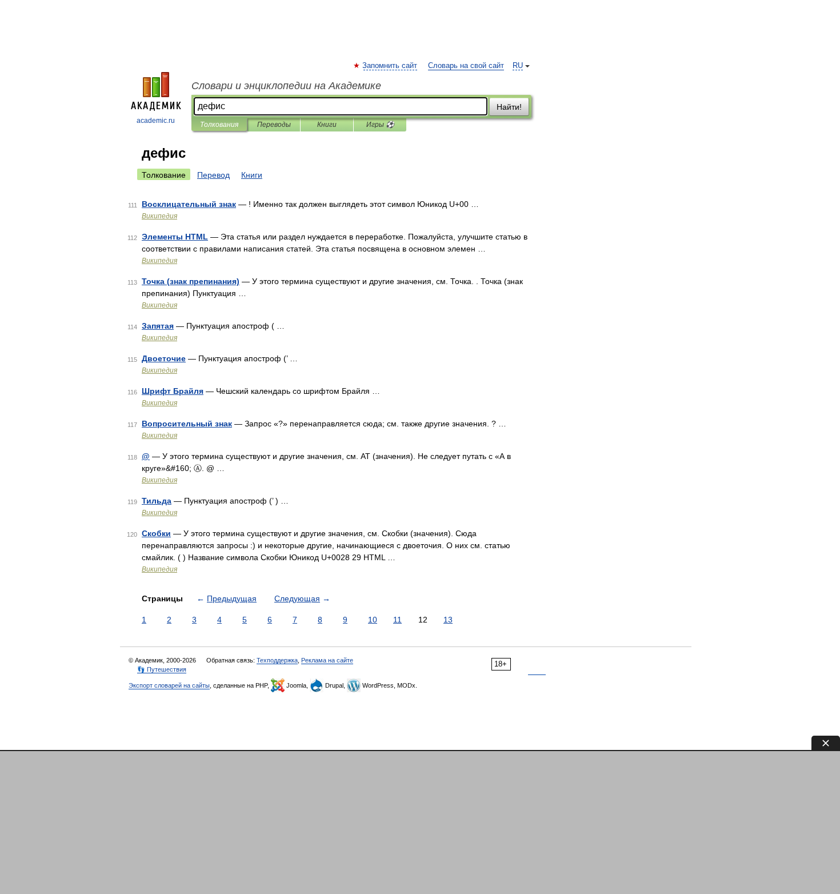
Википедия (159, 216)
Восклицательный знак (189, 204)
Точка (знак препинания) (190, 281)
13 (448, 619)
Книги (327, 125)
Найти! (509, 106)
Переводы (274, 125)
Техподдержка (277, 660)
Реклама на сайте (327, 660)
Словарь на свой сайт (466, 66)
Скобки (156, 533)
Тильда (156, 500)
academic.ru (156, 121)
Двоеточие (164, 358)
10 (372, 619)
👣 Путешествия (161, 669)
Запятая (158, 325)
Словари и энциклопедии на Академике (286, 85)
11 (397, 619)
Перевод (213, 174)
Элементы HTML (175, 236)
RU (518, 66)
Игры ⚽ (380, 125)
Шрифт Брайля (172, 391)
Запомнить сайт (390, 66)
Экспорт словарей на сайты (169, 685)
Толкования (219, 125)
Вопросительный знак (187, 423)
